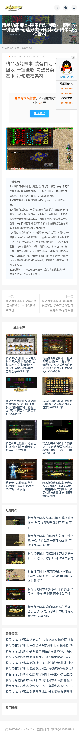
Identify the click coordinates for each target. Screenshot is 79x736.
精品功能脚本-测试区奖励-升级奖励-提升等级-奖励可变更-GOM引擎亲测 (57, 306)
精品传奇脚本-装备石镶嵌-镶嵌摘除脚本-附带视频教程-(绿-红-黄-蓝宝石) (50, 523)
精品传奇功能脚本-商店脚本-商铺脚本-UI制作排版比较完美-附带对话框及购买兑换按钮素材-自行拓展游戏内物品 (57, 489)
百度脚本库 (42, 729)
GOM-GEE (28, 48)
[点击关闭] (73, 57)
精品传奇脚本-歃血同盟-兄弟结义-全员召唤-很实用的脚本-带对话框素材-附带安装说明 (50, 612)
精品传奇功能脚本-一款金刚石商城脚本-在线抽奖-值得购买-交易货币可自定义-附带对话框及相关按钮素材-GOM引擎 (57, 365)
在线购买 (39, 113)
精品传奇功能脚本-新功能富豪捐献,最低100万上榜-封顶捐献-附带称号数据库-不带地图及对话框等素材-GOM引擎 (21, 407)
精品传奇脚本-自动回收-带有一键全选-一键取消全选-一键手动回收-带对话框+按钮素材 (50, 541)
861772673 (67, 103)
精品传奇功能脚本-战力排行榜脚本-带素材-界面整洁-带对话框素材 (21, 486)
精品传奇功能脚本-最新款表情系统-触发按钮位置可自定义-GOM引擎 (57, 404)
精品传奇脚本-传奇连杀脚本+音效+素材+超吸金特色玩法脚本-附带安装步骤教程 (50, 576)
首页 (16, 48)
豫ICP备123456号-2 (62, 729)
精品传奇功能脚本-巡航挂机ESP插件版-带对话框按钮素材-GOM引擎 (21, 447)
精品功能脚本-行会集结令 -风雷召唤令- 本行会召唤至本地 (21, 306)
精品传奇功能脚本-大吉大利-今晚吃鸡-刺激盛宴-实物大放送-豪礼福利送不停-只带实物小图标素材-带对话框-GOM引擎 (21, 365)
